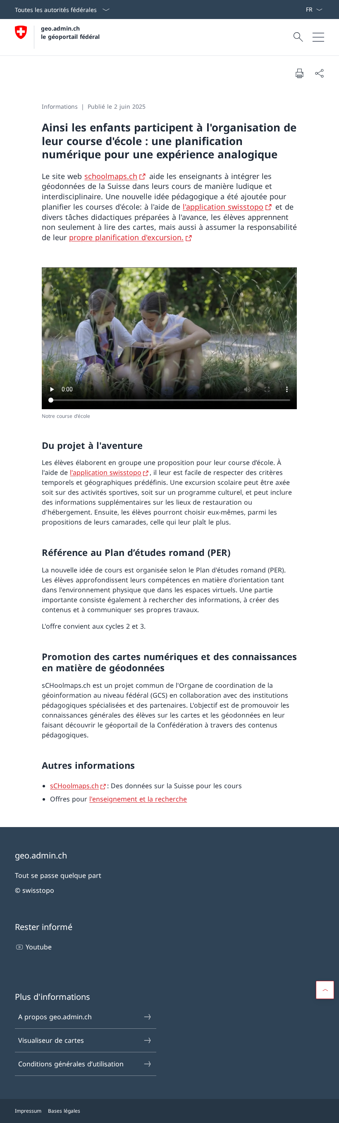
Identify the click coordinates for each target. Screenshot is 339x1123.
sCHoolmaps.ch (74, 785)
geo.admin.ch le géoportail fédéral (70, 32)
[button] (325, 990)
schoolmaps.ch (110, 176)
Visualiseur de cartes (51, 1040)
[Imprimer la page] (299, 73)
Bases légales (64, 1110)
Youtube (39, 946)
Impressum (28, 1110)
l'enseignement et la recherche (138, 799)
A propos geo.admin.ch (55, 1016)
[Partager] (319, 73)
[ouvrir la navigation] (318, 37)
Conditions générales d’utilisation (71, 1063)
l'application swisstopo (223, 207)
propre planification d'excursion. (126, 237)
